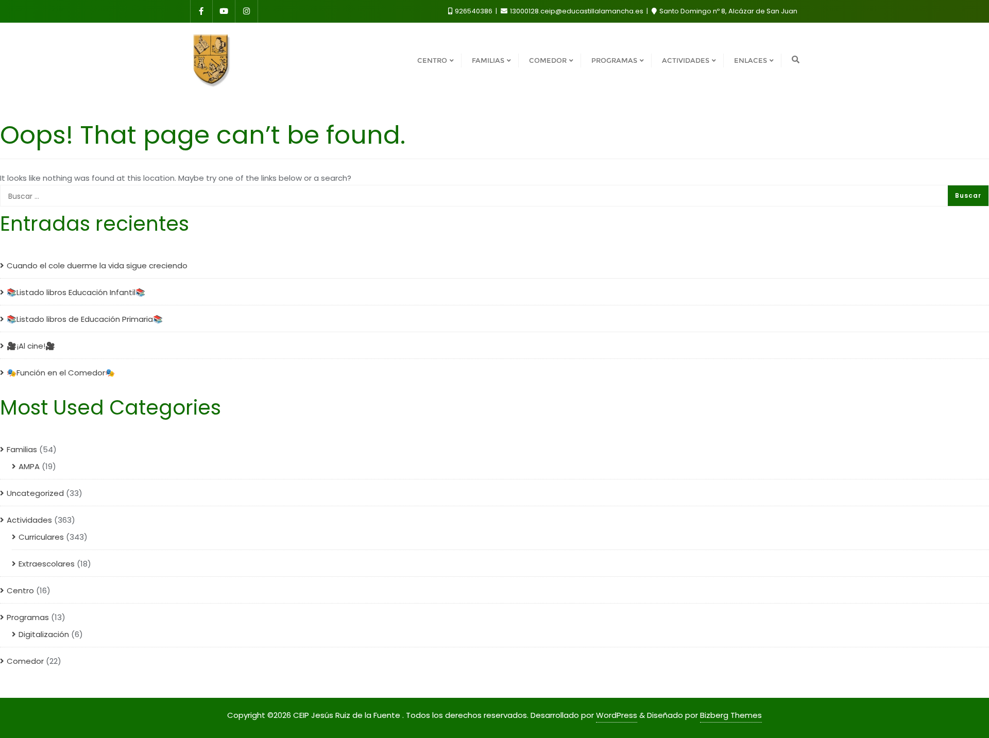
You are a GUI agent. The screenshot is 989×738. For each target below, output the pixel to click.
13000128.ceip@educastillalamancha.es (576, 11)
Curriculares (41, 536)
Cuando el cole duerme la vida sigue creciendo (97, 265)
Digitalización (44, 634)
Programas (28, 617)
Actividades (29, 519)
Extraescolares (47, 563)
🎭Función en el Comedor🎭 (61, 372)
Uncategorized (35, 493)
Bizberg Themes (731, 715)
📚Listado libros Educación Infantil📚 (76, 292)
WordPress (616, 715)
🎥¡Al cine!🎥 (31, 345)
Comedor (25, 661)
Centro (20, 590)
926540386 (473, 11)
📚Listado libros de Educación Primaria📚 (85, 319)
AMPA (29, 466)
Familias (22, 449)
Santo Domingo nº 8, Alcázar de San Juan (727, 11)
